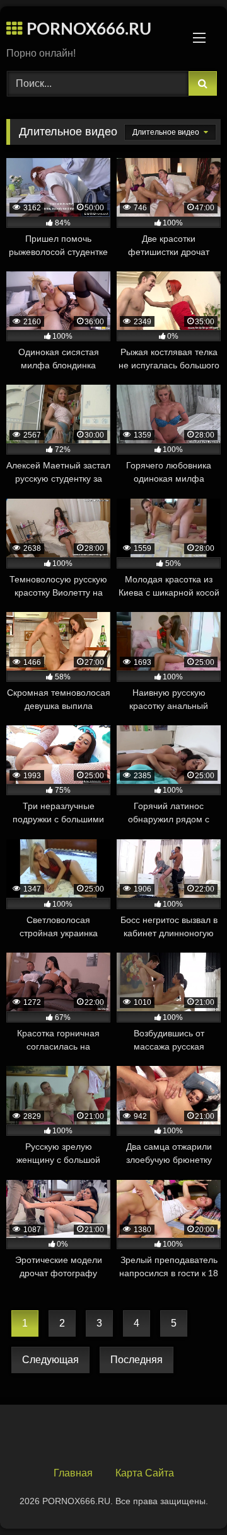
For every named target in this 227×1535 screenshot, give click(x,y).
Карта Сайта (144, 1473)
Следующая (50, 1359)
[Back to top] (188, 1497)
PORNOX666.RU (87, 29)
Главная (73, 1473)
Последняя (136, 1359)
